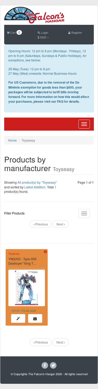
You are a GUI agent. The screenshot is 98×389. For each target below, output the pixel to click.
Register (76, 32)
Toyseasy (14, 254)
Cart (14, 32)
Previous (41, 224)
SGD (43, 37)
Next (60, 224)
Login (44, 32)
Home (12, 140)
